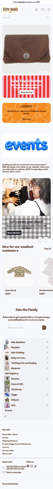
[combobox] (26, 17)
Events (5, 437)
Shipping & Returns (10, 440)
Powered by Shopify (10, 483)
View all (47, 248)
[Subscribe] (44, 327)
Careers (5, 447)
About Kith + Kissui (10, 434)
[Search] (48, 17)
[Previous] (40, 73)
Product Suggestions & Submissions (16, 444)
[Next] (45, 73)
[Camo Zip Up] (19, 276)
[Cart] (43, 9)
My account (7, 453)
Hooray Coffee (8, 450)
